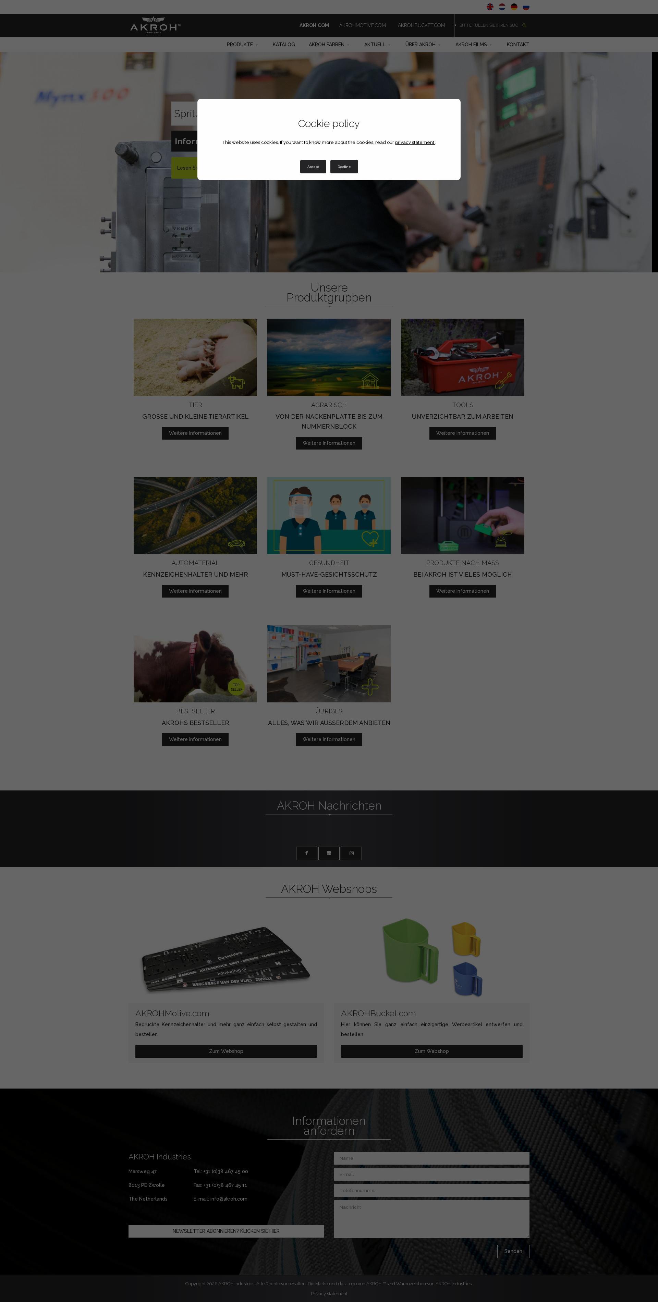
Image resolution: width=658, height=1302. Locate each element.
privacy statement (415, 142)
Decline (344, 167)
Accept (313, 167)
